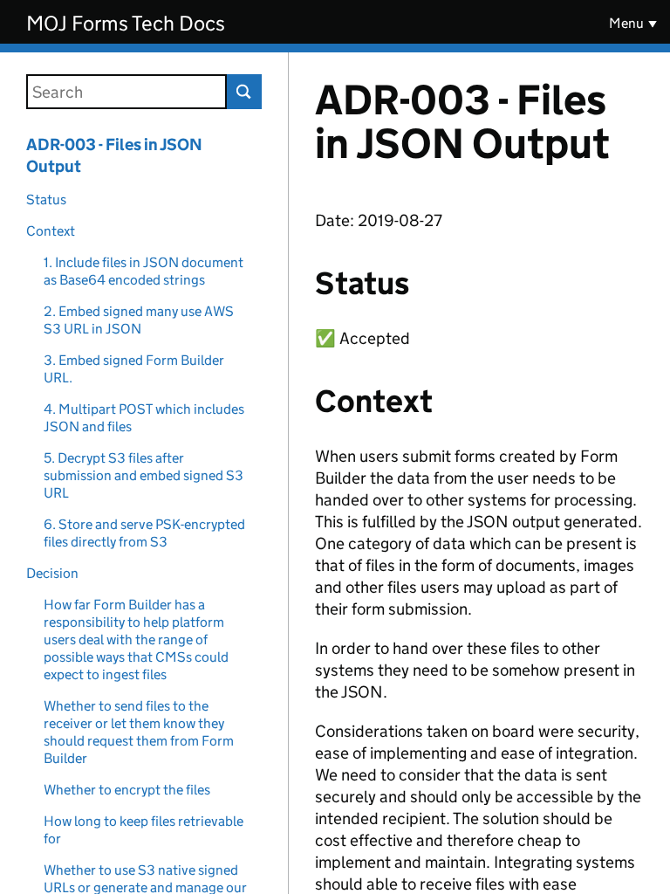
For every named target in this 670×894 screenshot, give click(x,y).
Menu (626, 23)
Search (244, 91)
